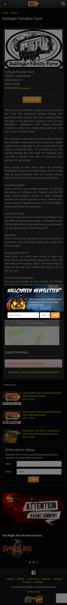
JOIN (55, 315)
